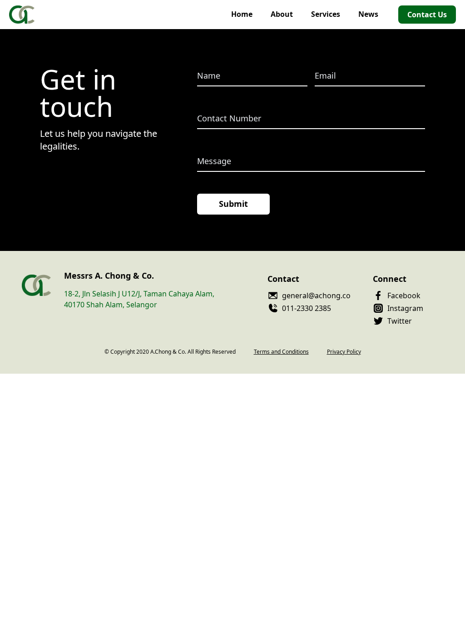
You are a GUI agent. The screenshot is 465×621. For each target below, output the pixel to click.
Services (325, 14)
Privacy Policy (344, 352)
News (368, 14)
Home (241, 14)
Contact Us (427, 15)
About (282, 14)
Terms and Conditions (281, 352)
